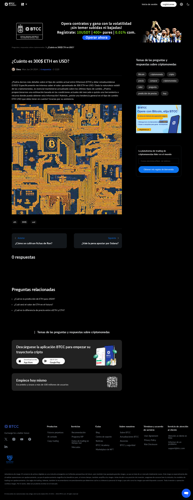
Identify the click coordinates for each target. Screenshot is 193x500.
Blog (98, 432)
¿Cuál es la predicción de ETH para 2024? (34, 298)
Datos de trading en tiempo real (80, 442)
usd (33, 222)
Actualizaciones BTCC (129, 436)
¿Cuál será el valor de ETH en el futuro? (33, 304)
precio (141, 81)
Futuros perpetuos (55, 432)
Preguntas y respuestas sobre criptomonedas (28, 47)
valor (140, 87)
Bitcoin (141, 74)
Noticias (99, 441)
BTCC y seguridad (127, 445)
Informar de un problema (174, 443)
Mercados (76, 447)
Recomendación (79, 432)
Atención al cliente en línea (177, 437)
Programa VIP (77, 436)
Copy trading (53, 441)
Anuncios (124, 441)
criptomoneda (157, 74)
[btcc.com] (10, 4)
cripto (171, 74)
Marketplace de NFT (105, 449)
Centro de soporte (104, 436)
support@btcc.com (176, 448)
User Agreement (151, 436)
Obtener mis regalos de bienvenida (159, 169)
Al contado (52, 436)
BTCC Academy (102, 445)
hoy (164, 93)
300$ (24, 222)
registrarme (168, 4)
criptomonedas (169, 81)
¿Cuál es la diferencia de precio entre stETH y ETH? (39, 310)
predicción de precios (147, 93)
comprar (153, 81)
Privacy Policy (150, 440)
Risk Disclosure (150, 444)
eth (14, 222)
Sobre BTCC (125, 432)
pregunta (153, 87)
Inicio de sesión (149, 4)
